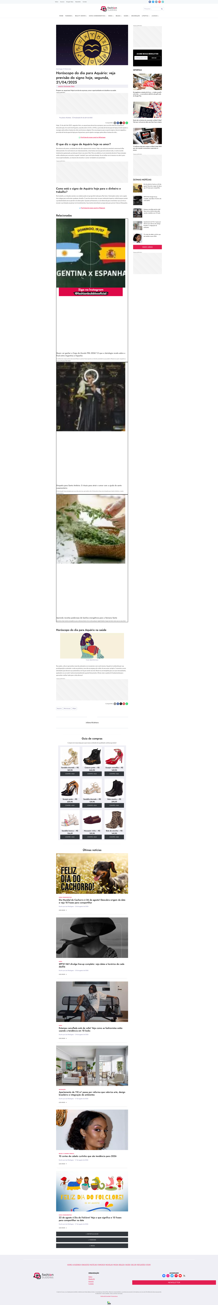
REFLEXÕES (141, 1265)
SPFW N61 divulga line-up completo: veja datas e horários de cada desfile (91, 965)
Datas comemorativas (65, 897)
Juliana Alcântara (66, 118)
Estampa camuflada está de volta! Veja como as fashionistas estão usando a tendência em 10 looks (90, 1029)
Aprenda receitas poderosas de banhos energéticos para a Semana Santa (86, 617)
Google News (69, 2)
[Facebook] (150, 2)
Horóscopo (67, 86)
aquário (60, 86)
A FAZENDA (77, 1265)
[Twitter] (153, 2)
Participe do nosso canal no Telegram (93, 208)
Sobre (56, 2)
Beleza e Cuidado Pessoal (66, 1153)
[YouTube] (159, 2)
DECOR (133, 1265)
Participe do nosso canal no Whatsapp (92, 137)
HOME (69, 1265)
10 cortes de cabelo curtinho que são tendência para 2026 (87, 1156)
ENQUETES (85, 1265)
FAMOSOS (101, 1265)
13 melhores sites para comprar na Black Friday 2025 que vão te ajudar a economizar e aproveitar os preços (147, 148)
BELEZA (121, 1265)
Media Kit (91, 1279)
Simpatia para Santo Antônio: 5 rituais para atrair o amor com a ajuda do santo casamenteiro (89, 486)
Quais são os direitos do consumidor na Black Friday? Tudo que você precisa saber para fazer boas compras (147, 121)
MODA (116, 1265)
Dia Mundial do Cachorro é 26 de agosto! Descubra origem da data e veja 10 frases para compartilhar (92, 901)
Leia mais (63, 910)
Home (61, 16)
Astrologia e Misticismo (63, 69)
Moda (60, 961)
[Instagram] (156, 2)
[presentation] (90, 253)
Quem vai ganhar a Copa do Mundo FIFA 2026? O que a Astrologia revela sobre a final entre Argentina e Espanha (90, 354)
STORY (148, 1265)
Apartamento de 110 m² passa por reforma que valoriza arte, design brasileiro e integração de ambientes (92, 1093)
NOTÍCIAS (93, 1265)
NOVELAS (109, 1265)
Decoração (135, 16)
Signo (72, 86)
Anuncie (62, 2)
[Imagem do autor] (57, 117)
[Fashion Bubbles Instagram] (90, 292)
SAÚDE (127, 1265)
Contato (85, 2)
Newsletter (78, 2)
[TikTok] (163, 2)
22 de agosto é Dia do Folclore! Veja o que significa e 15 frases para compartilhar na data (90, 1219)
